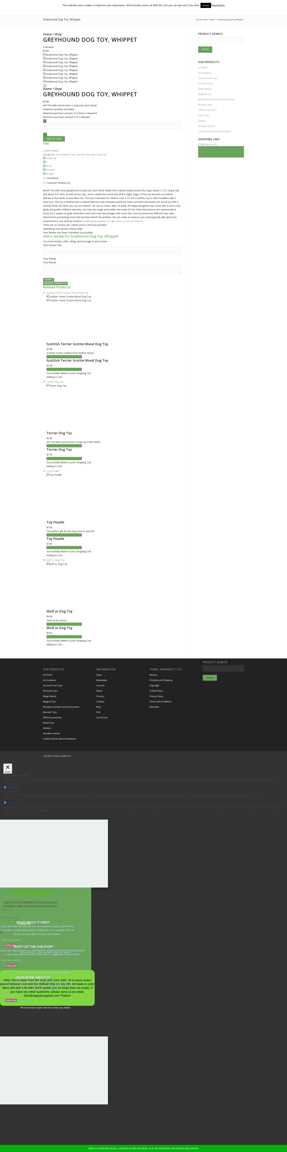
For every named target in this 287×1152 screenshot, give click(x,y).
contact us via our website (129, 221)
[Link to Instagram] (226, 755)
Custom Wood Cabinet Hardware (214, 131)
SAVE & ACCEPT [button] (12, 814)
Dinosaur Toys (205, 83)
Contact (100, 701)
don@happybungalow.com (97, 221)
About (99, 690)
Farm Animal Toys (65, 154)
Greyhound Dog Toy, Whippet (61, 19)
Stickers (202, 120)
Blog (98, 706)
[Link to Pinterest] (241, 755)
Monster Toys (205, 104)
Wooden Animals (86, 154)
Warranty (154, 706)
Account (100, 685)
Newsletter (101, 680)
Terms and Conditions (160, 701)
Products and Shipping (160, 680)
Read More (218, 5)
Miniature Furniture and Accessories (216, 99)
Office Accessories (207, 109)
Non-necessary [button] (11, 798)
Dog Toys (101, 154)
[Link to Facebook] (231, 755)
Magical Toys (204, 94)
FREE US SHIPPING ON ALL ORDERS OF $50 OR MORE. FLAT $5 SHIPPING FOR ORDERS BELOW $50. (143, 1148)
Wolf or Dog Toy (60, 611)
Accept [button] (205, 5)
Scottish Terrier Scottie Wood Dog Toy (77, 344)
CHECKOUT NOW (72, 356)
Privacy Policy (156, 696)
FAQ (98, 712)
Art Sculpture (204, 72)
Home (47, 34)
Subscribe (11, 945)
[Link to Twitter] (236, 755)
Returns (153, 674)
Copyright (154, 685)
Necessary (12, 787)
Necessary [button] (9, 783)
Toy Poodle (55, 522)
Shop (58, 34)
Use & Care (102, 717)
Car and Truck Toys (207, 78)
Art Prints (202, 67)
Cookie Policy (156, 690)
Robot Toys (203, 115)
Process (100, 696)
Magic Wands (205, 88)
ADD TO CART (54, 356)
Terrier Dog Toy (59, 433)
